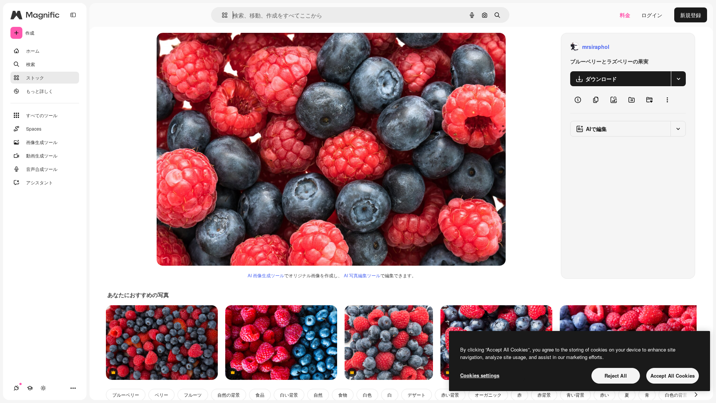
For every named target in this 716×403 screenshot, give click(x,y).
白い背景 (289, 394)
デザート (416, 394)
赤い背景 (450, 394)
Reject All (615, 375)
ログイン (651, 15)
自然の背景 (228, 394)
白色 (367, 394)
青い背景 (575, 394)
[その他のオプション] (667, 99)
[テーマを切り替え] (43, 388)
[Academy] (30, 388)
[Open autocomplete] (221, 15)
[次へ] (696, 395)
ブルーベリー (125, 394)
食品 (259, 394)
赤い (604, 394)
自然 (318, 394)
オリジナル (208, 47)
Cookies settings (479, 375)
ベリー (161, 394)
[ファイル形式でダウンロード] (678, 78)
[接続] (16, 388)
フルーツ (193, 394)
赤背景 (544, 394)
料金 (625, 15)
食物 (342, 394)
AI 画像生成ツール (266, 275)
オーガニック (488, 394)
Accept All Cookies (672, 375)
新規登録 (690, 15)
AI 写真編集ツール (362, 275)
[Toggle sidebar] (73, 15)
